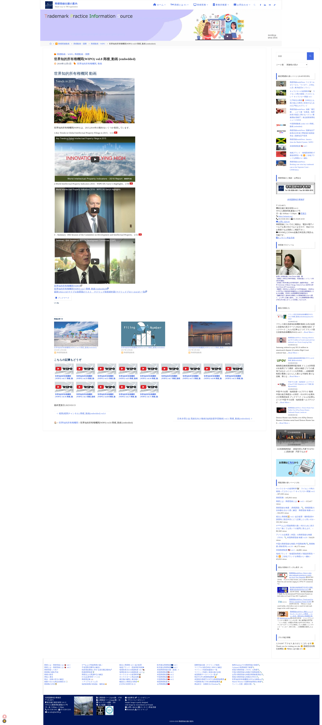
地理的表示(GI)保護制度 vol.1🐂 (132, 670)
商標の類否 (48, 674)
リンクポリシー (143, 698)
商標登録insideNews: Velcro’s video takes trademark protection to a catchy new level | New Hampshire (300, 575)
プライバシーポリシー (136, 700)
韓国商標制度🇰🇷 (163, 682)
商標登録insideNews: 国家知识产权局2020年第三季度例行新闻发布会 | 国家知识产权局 (302, 133)
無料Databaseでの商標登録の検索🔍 (246, 665)
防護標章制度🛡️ (88, 672)
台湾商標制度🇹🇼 (163, 684)
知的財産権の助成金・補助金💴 (94, 684)
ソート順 (280, 65)
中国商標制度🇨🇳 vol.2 (165, 679)
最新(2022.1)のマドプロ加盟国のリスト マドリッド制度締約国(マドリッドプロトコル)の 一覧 (99, 292)
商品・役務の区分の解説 (54, 679)
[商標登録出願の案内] (49, 5)
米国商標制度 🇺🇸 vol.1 (298, 146)
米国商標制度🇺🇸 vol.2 (165, 674)
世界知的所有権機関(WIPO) (67, 286)
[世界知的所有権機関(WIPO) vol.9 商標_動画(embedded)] (86, 334)
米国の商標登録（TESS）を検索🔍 (246, 670)
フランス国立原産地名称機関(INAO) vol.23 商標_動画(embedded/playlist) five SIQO (300, 317)
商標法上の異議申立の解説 (92, 674)
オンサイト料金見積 (285, 238)
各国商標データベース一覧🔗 (206, 674)
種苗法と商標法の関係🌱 (129, 682)
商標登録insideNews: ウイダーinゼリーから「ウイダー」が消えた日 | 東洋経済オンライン (302, 85)
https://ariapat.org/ (285, 216)
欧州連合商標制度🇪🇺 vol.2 (167, 667)
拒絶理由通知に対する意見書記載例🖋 (97, 670)
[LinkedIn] (265, 5)
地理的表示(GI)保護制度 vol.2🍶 (132, 672)
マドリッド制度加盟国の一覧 (205, 670)
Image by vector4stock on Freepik (141, 705)
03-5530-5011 (52, 710)
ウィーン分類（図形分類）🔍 (243, 684)
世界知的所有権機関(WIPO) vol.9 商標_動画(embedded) (75, 347)
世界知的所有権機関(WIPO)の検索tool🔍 (248, 679)
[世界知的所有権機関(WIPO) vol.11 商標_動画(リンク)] (220, 334)
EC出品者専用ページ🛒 (91, 677)
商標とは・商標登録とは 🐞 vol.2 (57, 667)
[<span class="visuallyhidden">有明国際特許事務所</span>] (274, 5)
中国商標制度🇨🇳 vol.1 (165, 677)
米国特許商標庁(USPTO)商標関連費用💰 (210, 679)
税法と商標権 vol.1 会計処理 (130, 665)
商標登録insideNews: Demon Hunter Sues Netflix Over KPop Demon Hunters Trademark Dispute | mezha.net (301, 410)
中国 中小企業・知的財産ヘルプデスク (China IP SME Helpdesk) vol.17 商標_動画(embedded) (301, 384)
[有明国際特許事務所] (295, 188)
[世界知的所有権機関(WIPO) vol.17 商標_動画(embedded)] (153, 334)
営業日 (303, 213)
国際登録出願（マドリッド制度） (207, 665)
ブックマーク (63, 298)
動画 (100, 63)
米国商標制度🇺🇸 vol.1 (165, 672)
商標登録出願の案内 (186, 721)
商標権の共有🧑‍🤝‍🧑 (50, 684)
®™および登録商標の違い (92, 665)
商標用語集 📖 (87, 679)
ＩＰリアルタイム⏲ (90, 682)
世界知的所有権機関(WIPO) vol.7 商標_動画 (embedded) (80, 289)
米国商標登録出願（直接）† (168, 670)
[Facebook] (261, 5)
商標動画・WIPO (98, 44)
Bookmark (130, 710)
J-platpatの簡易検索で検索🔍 (243, 667)
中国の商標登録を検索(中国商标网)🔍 (247, 672)
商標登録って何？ (51, 670)
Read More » (309, 332)
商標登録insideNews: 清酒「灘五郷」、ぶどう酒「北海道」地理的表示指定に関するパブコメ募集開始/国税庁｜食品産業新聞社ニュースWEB (302, 114)
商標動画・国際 (80, 44)
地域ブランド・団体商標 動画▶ (132, 667)
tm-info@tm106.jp (54, 712)
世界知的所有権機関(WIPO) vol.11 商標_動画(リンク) (209, 347)
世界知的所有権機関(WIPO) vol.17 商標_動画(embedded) (143, 347)
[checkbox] (4, 721)
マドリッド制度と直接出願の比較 (207, 672)
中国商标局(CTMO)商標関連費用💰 (208, 682)
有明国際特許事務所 (295, 199)
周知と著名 (48, 677)
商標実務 (280, 498)
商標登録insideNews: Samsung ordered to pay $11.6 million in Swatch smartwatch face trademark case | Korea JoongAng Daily (301, 340)
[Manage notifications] (5, 717)
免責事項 (130, 698)
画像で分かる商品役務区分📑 (56, 682)
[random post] (282, 575)
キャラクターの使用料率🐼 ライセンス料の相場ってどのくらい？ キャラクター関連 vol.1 (302, 94)
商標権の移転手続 (51, 672)
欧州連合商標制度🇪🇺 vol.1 (167, 665)
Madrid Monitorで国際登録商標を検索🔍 (247, 682)
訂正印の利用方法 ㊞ (127, 684)
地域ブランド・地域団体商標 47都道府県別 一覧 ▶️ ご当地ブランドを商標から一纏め (302, 155)
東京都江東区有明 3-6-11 (56, 702)
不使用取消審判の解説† (91, 667)
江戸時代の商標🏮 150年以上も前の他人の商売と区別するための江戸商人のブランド (302, 103)
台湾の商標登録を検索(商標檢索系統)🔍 (248, 674)
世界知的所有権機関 (86, 63)
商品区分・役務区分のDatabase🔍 (207, 684)
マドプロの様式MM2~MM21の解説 (208, 667)
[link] (254, 5)
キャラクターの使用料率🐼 (130, 674)
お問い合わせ (284, 222)
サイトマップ (142, 710)
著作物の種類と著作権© (128, 679)
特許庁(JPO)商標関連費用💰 (205, 677)
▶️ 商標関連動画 (62, 44)
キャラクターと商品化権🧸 (130, 677)
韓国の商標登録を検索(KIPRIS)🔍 (245, 677)
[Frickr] (269, 5)
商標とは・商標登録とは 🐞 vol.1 (290, 501)
